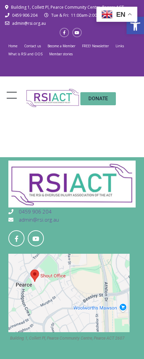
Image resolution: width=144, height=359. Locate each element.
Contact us (32, 46)
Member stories (61, 54)
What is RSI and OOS (25, 54)
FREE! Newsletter (95, 46)
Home (12, 46)
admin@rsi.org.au (28, 23)
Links (120, 46)
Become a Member (61, 46)
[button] (135, 25)
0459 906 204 (24, 15)
